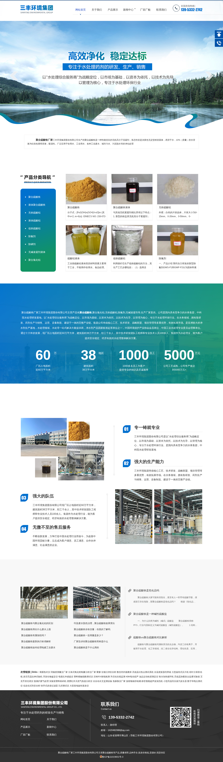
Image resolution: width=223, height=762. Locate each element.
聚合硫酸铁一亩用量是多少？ (88, 635)
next (209, 75)
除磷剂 (32, 244)
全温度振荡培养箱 (162, 672)
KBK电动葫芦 (132, 676)
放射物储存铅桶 (133, 681)
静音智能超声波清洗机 (152, 681)
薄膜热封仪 (44, 672)
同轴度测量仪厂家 (59, 672)
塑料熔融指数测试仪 (83, 676)
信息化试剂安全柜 (31, 685)
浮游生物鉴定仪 (50, 676)
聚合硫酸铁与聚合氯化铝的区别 (37, 623)
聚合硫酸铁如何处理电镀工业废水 (38, 647)
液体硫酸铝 (34, 220)
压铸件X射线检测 (102, 676)
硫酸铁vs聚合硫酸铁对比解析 (150, 637)
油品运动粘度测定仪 (148, 676)
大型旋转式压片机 (180, 672)
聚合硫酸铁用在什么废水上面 (36, 629)
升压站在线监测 (117, 676)
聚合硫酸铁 (34, 197)
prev (14, 75)
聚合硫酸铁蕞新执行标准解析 (36, 641)
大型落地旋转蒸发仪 (79, 685)
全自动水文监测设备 (102, 681)
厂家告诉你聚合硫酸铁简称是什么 (91, 641)
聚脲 (98, 672)
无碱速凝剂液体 (36, 252)
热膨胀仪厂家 (119, 681)
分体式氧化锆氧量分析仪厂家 (82, 672)
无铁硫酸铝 (34, 212)
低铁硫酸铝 (34, 228)
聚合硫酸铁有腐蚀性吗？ (33, 635)
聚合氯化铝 (34, 260)
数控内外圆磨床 (124, 672)
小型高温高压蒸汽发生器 (175, 681)
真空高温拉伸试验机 (32, 676)
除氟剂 (32, 236)
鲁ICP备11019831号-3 (112, 757)
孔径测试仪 (63, 685)
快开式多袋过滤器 (49, 685)
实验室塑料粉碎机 (57, 681)
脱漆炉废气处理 (41, 681)
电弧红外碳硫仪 (65, 676)
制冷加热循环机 (166, 676)
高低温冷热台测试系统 (143, 672)
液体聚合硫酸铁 (36, 205)
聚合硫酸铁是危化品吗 (146, 590)
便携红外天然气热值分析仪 (79, 681)
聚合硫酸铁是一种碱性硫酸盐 (150, 614)
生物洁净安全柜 (108, 672)
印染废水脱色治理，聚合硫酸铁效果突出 (94, 623)
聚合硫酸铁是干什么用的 (86, 647)
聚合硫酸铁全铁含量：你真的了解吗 (92, 629)
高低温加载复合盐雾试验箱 (187, 676)
